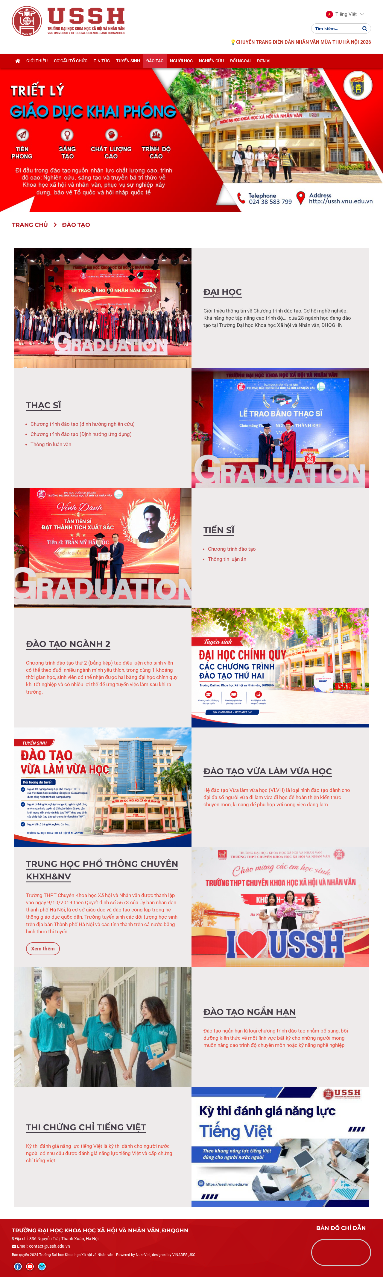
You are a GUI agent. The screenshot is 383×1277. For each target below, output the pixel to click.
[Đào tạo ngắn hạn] (103, 1026)
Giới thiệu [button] (37, 60)
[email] (42, 1267)
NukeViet (143, 1255)
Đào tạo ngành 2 (68, 644)
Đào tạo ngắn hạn (249, 1011)
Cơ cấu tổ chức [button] (70, 60)
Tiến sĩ (218, 530)
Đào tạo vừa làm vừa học (267, 771)
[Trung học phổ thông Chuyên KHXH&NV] (280, 906)
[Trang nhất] (17, 61)
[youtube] (30, 1267)
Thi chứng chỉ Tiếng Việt (86, 1127)
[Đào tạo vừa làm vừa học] (103, 786)
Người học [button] (181, 60)
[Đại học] (103, 307)
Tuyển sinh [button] (128, 60)
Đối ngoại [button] (240, 60)
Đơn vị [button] (263, 60)
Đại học (222, 291)
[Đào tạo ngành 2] (280, 667)
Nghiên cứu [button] (211, 60)
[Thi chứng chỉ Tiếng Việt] (280, 1146)
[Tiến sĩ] (103, 547)
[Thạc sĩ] (280, 427)
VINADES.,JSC (183, 1255)
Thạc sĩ (43, 405)
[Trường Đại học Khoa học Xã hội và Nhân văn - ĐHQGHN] (27, 21)
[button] (341, 14)
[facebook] (18, 1267)
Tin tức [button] (102, 60)
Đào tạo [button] (155, 60)
